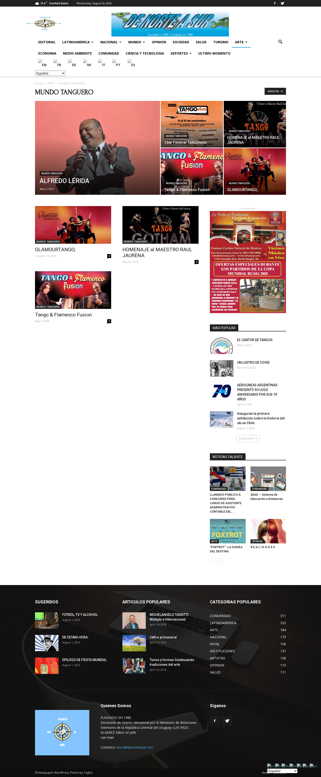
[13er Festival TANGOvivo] (192, 124)
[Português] (116, 64)
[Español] (131, 64)
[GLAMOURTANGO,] (255, 171)
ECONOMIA (47, 53)
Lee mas (107, 737)
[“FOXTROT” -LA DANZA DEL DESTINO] (228, 531)
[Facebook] (274, 3)
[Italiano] (102, 64)
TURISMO (220, 42)
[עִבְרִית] (87, 64)
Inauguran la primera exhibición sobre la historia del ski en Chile (261, 418)
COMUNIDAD (108, 53)
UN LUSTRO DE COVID (253, 362)
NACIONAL (109, 42)
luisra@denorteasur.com (134, 747)
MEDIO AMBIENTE (77, 53)
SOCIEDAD (181, 42)
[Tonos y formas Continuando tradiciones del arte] (134, 665)
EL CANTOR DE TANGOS (255, 340)
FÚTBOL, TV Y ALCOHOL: (80, 615)
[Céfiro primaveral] (134, 643)
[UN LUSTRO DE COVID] (221, 368)
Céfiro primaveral (163, 637)
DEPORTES (179, 53)
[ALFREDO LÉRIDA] (97, 149)
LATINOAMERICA (76, 42)
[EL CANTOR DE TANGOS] (221, 346)
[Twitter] (282, 3)
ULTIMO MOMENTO (214, 53)
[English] (42, 64)
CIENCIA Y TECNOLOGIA (145, 53)
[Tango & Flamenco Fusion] (192, 171)
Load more (246, 438)
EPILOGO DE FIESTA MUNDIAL (84, 660)
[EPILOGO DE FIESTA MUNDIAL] (47, 665)
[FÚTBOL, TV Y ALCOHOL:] (47, 620)
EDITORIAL (47, 42)
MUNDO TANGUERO (52, 173)
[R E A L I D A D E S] (268, 531)
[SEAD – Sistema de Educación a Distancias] (268, 478)
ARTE (239, 42)
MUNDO (134, 42)
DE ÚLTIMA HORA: (75, 637)
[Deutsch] (72, 64)
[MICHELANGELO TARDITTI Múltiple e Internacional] (134, 620)
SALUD (201, 42)
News (265, 773)
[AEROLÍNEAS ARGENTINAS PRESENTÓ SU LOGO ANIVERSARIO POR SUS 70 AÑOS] (221, 391)
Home (39, 83)
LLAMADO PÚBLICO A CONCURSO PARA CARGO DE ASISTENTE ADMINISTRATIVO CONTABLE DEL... (225, 503)
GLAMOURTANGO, (55, 249)
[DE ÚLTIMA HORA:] (47, 643)
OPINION (159, 42)
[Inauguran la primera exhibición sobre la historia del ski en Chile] (221, 419)
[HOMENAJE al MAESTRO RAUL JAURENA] (255, 124)
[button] (280, 42)
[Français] (57, 64)
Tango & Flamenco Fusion (63, 315)
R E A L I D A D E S (263, 547)
